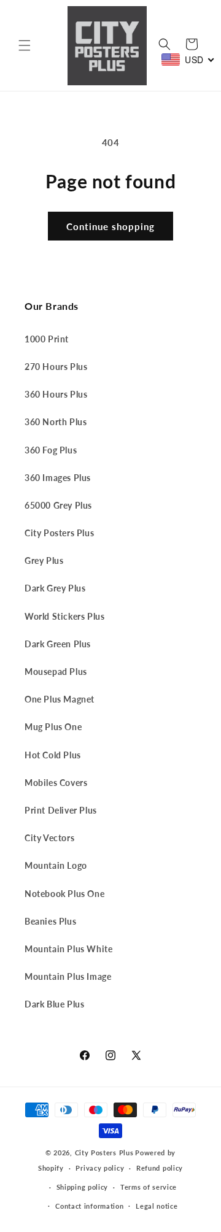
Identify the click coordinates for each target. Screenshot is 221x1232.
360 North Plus (56, 422)
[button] (24, 45)
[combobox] (188, 59)
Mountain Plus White (68, 949)
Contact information (89, 1206)
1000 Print (47, 339)
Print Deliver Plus (61, 810)
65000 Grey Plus (58, 505)
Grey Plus (44, 560)
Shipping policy (82, 1187)
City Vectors (49, 838)
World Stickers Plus (64, 616)
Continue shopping (110, 226)
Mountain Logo (56, 865)
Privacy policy (100, 1168)
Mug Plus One (53, 727)
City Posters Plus (59, 533)
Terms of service (148, 1187)
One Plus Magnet (60, 699)
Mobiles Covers (56, 782)
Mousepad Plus (56, 671)
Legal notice (156, 1206)
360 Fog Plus (51, 450)
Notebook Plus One (64, 893)
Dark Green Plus (58, 644)
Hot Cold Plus (53, 755)
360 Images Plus (58, 477)
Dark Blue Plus (54, 1004)
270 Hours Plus (56, 366)
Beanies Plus (50, 921)
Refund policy (159, 1168)
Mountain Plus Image (68, 976)
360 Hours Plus (56, 394)
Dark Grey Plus (55, 588)
